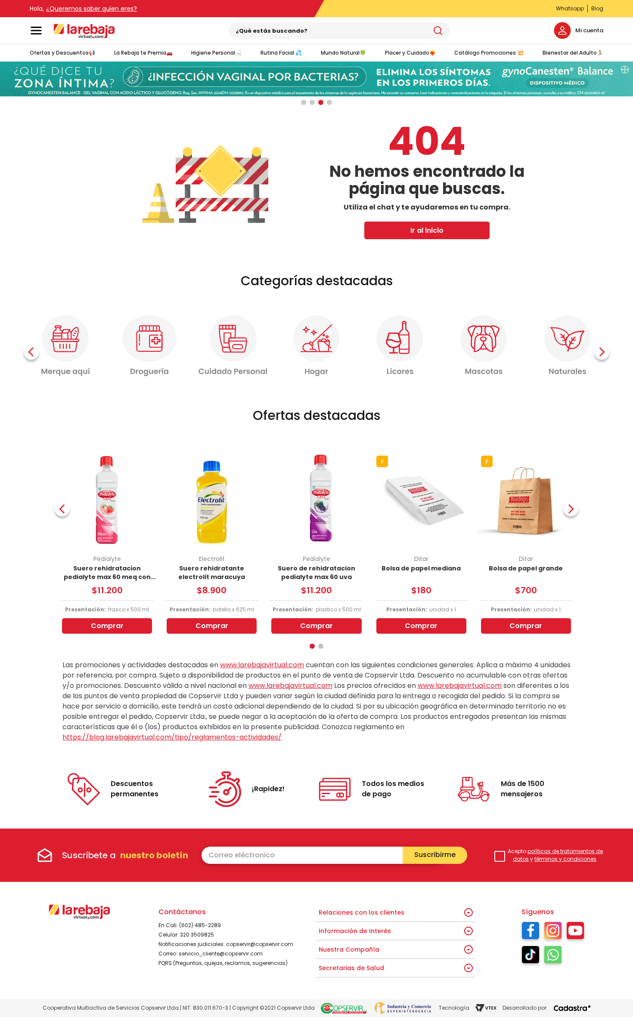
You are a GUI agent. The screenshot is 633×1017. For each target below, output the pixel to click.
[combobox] (339, 30)
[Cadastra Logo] (572, 1008)
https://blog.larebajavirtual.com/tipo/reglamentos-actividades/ (172, 737)
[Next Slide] (601, 352)
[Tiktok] (530, 957)
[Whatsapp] (553, 957)
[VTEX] (485, 1008)
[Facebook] (530, 933)
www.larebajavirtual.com (262, 665)
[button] (303, 102)
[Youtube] (575, 933)
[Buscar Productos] (438, 30)
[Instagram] (553, 933)
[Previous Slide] (31, 352)
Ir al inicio (427, 230)
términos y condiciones (565, 859)
